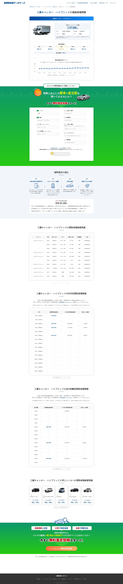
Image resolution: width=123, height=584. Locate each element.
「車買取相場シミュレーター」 (65, 302)
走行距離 (45, 131)
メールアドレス (70, 132)
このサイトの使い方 (71, 3)
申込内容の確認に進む (61, 154)
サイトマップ (113, 3)
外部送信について (56, 579)
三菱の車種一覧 (54, 6)
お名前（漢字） (70, 110)
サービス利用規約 (62, 148)
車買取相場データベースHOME (34, 6)
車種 (40, 117)
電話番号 (69, 139)
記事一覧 (84, 579)
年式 (44, 124)
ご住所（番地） (74, 125)
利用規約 (63, 579)
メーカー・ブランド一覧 (46, 6)
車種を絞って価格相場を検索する (61, 507)
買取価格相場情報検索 (83, 3)
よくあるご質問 (93, 3)
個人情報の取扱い (54, 148)
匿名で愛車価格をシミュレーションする (61, 377)
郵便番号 (69, 117)
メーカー (41, 110)
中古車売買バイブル (103, 3)
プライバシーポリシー (46, 579)
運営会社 (38, 579)
